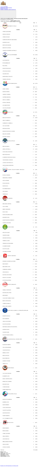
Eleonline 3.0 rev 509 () (9, 465)
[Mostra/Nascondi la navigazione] (8, 14)
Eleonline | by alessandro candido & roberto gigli (8, 9)
